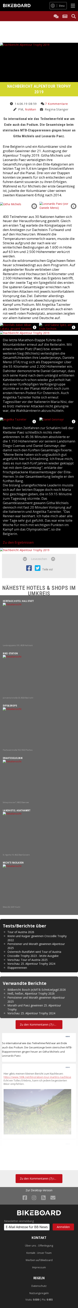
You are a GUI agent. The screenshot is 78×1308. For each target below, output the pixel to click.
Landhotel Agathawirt (16, 810)
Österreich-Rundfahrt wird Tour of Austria (34, 952)
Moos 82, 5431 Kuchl (11, 907)
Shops (60, 588)
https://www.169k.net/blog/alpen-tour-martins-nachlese (37, 1077)
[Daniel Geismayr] (51, 419)
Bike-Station (10, 653)
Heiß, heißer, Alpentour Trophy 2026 (31, 993)
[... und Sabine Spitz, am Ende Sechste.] (58, 326)
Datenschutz (39, 1286)
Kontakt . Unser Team (39, 1253)
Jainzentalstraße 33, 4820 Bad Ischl (18, 697)
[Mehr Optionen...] (67, 1036)
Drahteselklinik (13, 758)
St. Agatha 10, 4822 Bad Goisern (16, 854)
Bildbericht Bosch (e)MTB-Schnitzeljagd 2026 (36, 990)
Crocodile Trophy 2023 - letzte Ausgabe (33, 956)
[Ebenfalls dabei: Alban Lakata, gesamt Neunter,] (19, 326)
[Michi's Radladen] (39, 884)
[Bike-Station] (39, 675)
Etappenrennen (17, 968)
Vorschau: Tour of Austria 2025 (27, 960)
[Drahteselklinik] (39, 780)
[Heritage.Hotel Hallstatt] (39, 623)
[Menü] (73, 5)
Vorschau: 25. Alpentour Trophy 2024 (31, 964)
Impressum (39, 1267)
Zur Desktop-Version (39, 1190)
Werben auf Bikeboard (39, 1260)
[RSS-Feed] (43, 1197)
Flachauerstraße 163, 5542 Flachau (18, 750)
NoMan (30, 109)
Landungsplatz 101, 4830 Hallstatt (18, 645)
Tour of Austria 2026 (20, 932)
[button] (34, 206)
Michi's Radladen (13, 862)
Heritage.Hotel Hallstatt (18, 601)
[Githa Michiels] (10, 204)
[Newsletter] (52, 1197)
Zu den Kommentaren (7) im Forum (41, 1024)
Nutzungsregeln (39, 1293)
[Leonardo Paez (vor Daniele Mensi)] (58, 205)
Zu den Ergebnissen (18, 542)
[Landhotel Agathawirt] (39, 832)
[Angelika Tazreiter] (13, 419)
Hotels (35, 588)
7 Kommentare (56, 104)
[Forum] (56, 16)
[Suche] (73, 16)
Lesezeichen (39, 559)
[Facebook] (25, 1197)
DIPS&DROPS (10, 705)
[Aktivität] (64, 16)
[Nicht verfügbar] (37, 1111)
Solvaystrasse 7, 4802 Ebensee (16, 802)
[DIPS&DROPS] (39, 727)
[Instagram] (34, 1197)
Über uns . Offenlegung (39, 1245)
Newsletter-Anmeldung (19, 1221)
